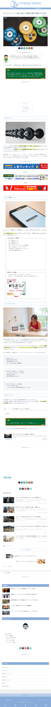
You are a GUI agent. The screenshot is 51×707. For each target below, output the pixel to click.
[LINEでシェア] (27, 48)
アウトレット (25, 106)
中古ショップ (25, 111)
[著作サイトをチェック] (20, 489)
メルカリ (8, 371)
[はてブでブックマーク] (24, 48)
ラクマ (7, 384)
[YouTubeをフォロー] (25, 489)
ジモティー (8, 358)
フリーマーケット (26, 109)
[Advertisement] (25, 91)
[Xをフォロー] (23, 489)
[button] (48, 572)
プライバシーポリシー (42, 699)
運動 (10, 477)
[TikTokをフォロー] (28, 489)
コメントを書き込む (25, 549)
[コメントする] (32, 48)
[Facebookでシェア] (22, 48)
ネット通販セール (26, 107)
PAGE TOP (26, 695)
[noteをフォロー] (31, 489)
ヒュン (25, 631)
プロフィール (25, 699)
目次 (24, 103)
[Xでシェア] (19, 48)
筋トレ (6, 477)
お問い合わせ (8, 699)
